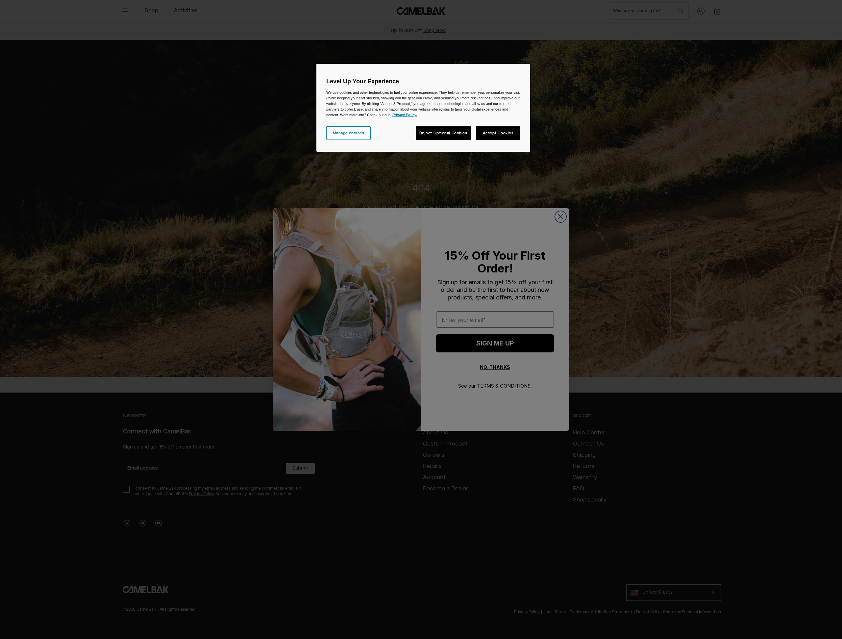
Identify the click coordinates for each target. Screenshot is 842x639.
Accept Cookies (498, 133)
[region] (423, 108)
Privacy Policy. (404, 115)
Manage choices (348, 133)
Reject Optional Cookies (443, 133)
